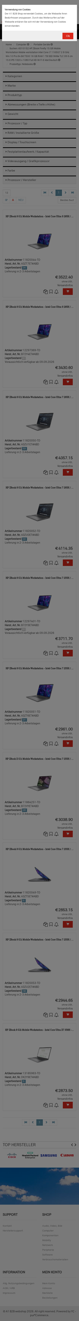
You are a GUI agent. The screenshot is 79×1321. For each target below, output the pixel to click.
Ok (68, 36)
